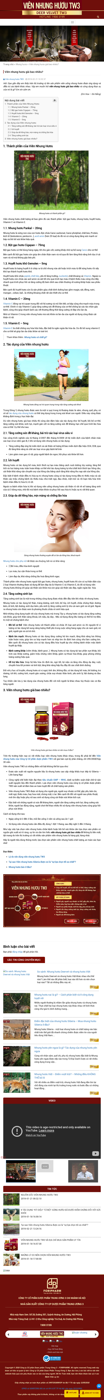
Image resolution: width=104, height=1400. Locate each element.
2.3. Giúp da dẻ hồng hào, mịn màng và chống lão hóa (30, 132)
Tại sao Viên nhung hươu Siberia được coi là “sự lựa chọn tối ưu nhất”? (42, 862)
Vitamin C (8, 303)
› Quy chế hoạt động (54, 1349)
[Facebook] (52, 1341)
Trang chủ (8, 64)
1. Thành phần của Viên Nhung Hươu (22, 104)
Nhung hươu (21, 64)
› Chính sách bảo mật (55, 1352)
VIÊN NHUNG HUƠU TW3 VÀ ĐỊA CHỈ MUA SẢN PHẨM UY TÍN (50, 1240)
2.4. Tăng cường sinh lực (18, 135)
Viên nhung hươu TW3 (14, 79)
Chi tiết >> (94, 987)
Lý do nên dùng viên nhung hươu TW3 (27, 856)
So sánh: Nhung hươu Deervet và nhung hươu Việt (64, 971)
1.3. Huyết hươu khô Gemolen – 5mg (23, 113)
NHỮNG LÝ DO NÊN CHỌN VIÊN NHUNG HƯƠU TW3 (46, 1255)
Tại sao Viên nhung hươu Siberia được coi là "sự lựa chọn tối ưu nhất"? (54, 1225)
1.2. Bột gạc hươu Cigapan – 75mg (22, 110)
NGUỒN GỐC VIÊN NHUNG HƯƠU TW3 (39, 1195)
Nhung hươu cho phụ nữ (14, 561)
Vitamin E (7, 328)
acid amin (39, 236)
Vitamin (87, 276)
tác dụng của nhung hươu (21, 413)
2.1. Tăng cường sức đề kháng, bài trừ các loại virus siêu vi (32, 126)
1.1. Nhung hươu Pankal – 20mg (21, 107)
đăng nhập (17, 952)
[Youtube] (59, 1341)
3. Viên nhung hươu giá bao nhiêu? (21, 139)
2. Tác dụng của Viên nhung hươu (20, 123)
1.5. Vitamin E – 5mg (17, 120)
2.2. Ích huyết (13, 129)
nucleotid (63, 276)
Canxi (84, 250)
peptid (27, 276)
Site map (54, 1346)
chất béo (35, 276)
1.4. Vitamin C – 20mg (17, 116)
